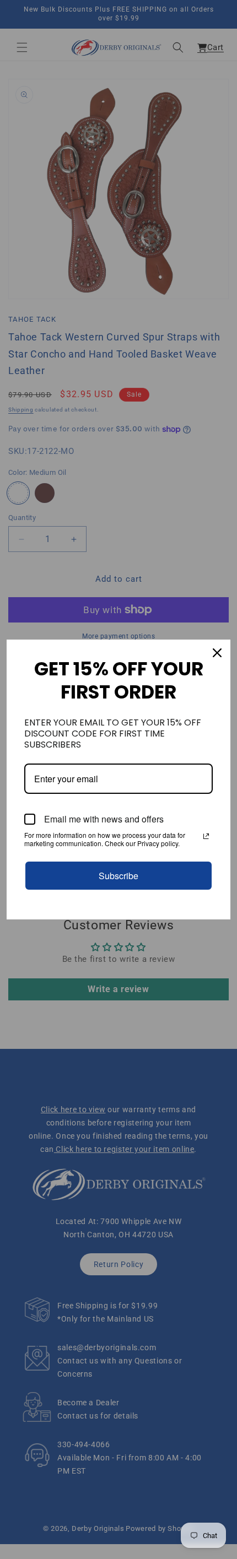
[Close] (217, 653)
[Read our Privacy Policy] (206, 836)
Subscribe (118, 875)
